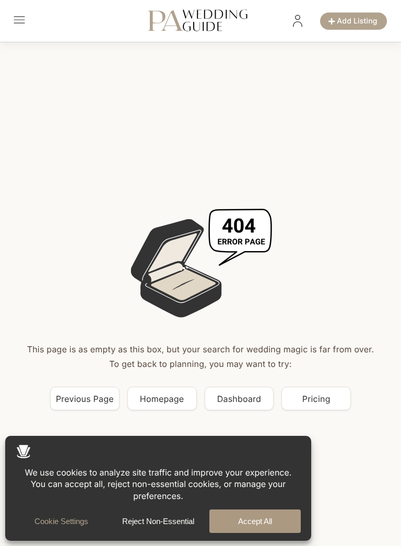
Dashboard (239, 399)
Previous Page (85, 399)
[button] (19, 21)
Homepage (162, 399)
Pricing (316, 399)
